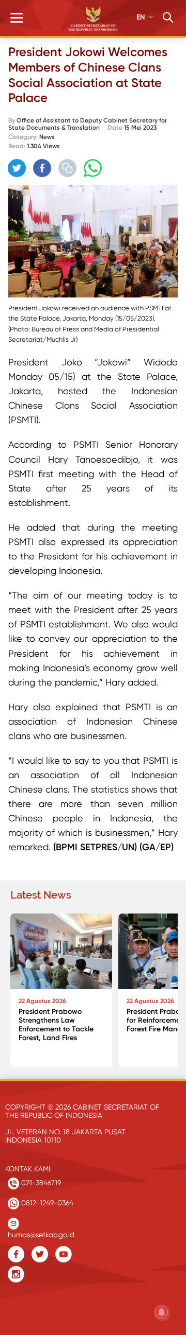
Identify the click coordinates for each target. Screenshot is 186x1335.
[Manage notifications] (161, 1312)
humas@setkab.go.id (41, 1232)
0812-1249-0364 (46, 1203)
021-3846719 (40, 1183)
